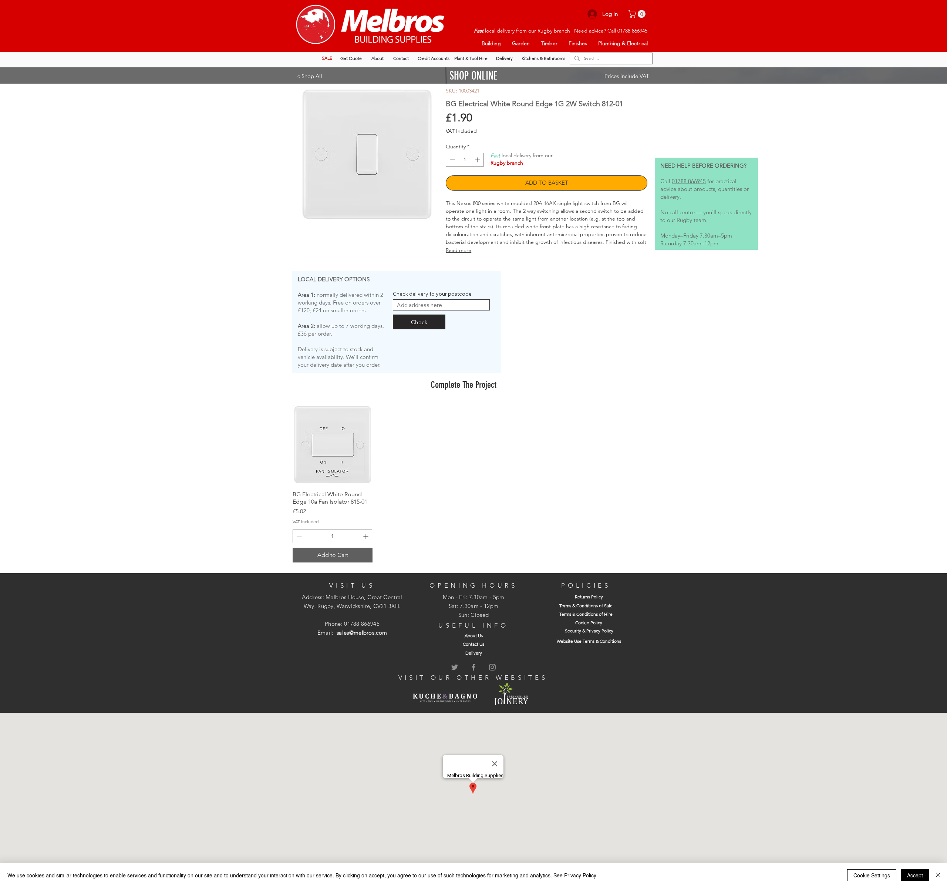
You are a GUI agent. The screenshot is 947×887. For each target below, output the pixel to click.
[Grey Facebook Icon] (473, 667)
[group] (463, 483)
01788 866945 (632, 30)
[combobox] (441, 304)
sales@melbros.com (362, 632)
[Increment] (478, 159)
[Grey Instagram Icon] (492, 667)
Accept (915, 875)
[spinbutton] (465, 159)
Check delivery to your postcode (432, 293)
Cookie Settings (871, 875)
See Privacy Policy (574, 875)
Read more (458, 250)
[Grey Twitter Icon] (454, 667)
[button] (637, 14)
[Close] (938, 875)
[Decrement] (451, 159)
